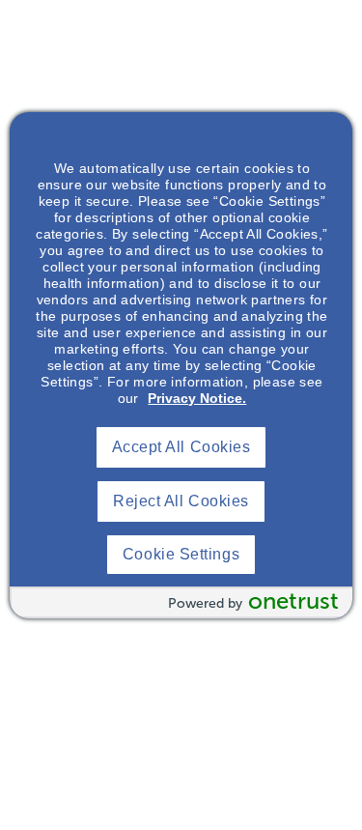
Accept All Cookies (181, 447)
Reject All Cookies (181, 501)
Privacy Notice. (197, 398)
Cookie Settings (181, 554)
